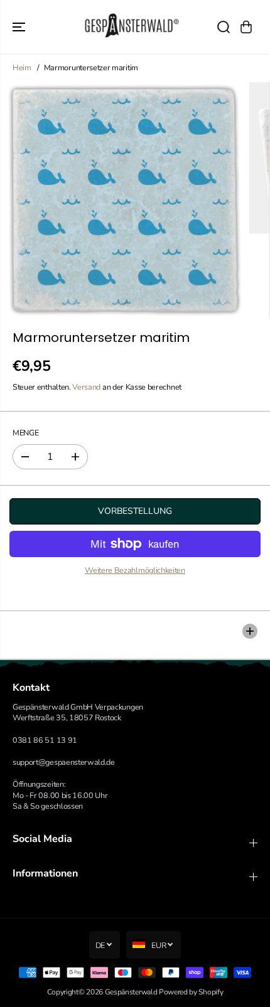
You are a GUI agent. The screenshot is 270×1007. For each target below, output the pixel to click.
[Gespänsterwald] (132, 26)
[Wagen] (246, 27)
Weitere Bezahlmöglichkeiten (135, 570)
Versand (86, 386)
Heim (22, 67)
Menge (25, 432)
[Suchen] (223, 27)
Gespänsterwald (131, 992)
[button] (20, 26)
